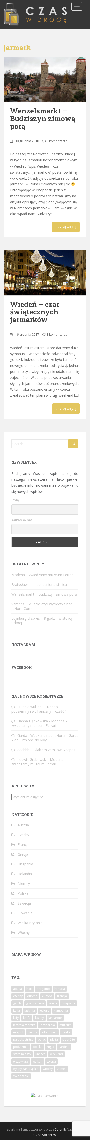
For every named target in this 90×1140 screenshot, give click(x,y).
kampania (61, 1010)
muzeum (66, 1025)
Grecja (23, 854)
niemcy (33, 1032)
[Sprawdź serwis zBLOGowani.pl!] (45, 1095)
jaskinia (29, 1010)
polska (37, 1047)
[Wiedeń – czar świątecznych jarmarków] (45, 272)
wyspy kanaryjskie (25, 1069)
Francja (24, 844)
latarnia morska (24, 1025)
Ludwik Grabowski (32, 759)
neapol (18, 1032)
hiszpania (68, 1003)
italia (16, 1010)
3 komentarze (57, 141)
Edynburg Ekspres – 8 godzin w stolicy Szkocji (42, 620)
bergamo (43, 989)
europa (47, 996)
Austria (23, 825)
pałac (42, 1039)
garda (17, 1003)
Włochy (24, 932)
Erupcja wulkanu (31, 706)
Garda (22, 735)
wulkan (37, 1061)
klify (16, 1018)
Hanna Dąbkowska (33, 721)
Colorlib (60, 1129)
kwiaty (39, 1018)
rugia (50, 1047)
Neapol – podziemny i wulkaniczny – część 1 (39, 709)
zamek (61, 1069)
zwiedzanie (21, 1076)
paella (66, 1032)
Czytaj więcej (66, 227)
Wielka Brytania (30, 922)
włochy (48, 1069)
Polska (23, 893)
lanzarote (55, 1018)
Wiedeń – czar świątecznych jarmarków (35, 312)
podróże (68, 1039)
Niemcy (24, 883)
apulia (17, 989)
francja (62, 996)
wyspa (51, 1061)
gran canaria (35, 1003)
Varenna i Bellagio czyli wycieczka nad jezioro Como (42, 606)
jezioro (45, 1010)
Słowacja (25, 913)
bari (29, 989)
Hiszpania (25, 864)
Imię (15, 500)
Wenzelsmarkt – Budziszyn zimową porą (43, 118)
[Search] (73, 443)
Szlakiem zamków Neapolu (54, 749)
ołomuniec (49, 1032)
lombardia (47, 1025)
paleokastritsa (23, 1039)
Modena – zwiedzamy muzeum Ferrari (43, 574)
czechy (18, 996)
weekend (56, 1054)
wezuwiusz (20, 1061)
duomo (32, 996)
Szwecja (24, 903)
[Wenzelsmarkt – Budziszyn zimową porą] (45, 79)
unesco (41, 1054)
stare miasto (22, 1054)
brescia (59, 989)
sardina (64, 1047)
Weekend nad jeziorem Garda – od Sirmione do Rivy (45, 737)
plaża (54, 1039)
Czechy (23, 834)
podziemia (20, 1047)
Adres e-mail (23, 520)
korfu (27, 1018)
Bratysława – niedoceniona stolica (39, 584)
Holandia (25, 873)
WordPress (49, 1135)
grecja (52, 1003)
